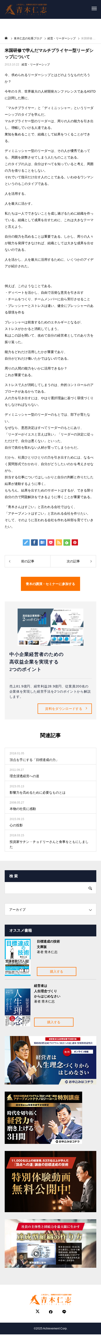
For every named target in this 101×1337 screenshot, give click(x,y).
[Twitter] (37, 1312)
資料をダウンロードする (63, 709)
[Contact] (64, 1312)
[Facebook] (51, 1312)
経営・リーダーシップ (36, 64)
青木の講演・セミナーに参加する (50, 584)
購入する (56, 971)
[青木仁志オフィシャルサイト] (26, 8)
